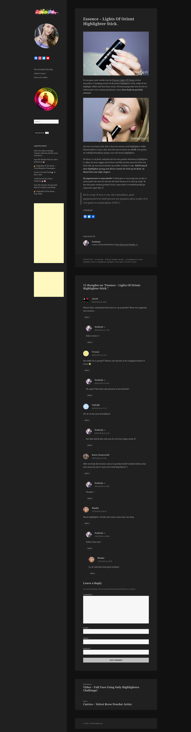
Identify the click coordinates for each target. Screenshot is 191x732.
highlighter (102, 262)
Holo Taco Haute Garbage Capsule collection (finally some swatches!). (46, 153)
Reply (87, 317)
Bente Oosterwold (100, 455)
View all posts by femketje (125, 245)
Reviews (121, 259)
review (133, 262)
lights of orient (125, 262)
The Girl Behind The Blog (43, 69)
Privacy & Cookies (40, 77)
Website (86, 648)
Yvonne (95, 352)
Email (86, 638)
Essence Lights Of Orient (123, 80)
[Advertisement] (49, 233)
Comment (88, 595)
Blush (109, 259)
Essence (94, 262)
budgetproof (132, 259)
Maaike (95, 508)
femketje (100, 259)
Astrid (95, 298)
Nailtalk (96, 405)
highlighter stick (112, 262)
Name (86, 628)
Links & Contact (40, 73)
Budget (114, 259)
